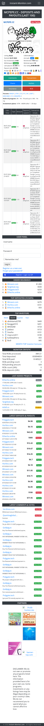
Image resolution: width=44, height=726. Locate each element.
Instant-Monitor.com (20, 3)
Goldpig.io (7, 527)
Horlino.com (12, 305)
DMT (31, 94)
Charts (12, 83)
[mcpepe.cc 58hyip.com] (23, 73)
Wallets (31, 83)
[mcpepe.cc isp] (8, 73)
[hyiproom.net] (15, 648)
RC (27, 94)
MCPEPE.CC (8, 22)
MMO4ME (6, 96)
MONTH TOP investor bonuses (29, 344)
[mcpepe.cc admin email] (5, 73)
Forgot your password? (12, 271)
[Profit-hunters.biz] (29, 609)
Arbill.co (5, 407)
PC (24, 94)
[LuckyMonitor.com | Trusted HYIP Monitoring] (15, 619)
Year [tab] (27, 318)
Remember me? (12, 259)
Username (7, 242)
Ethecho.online (13, 292)
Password (7, 251)
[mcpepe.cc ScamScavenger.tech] (13, 73)
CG (21, 94)
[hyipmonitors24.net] (18, 73)
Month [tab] (12, 318)
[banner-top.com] (29, 653)
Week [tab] (6, 318)
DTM (17, 94)
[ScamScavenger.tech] (15, 640)
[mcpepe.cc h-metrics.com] (11, 73)
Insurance (12, 89)
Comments (13, 78)
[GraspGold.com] (29, 634)
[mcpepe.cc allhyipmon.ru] (21, 73)
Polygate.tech (13, 289)
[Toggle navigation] (39, 3)
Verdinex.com (9, 509)
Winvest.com (12, 284)
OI (12, 96)
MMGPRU (17, 96)
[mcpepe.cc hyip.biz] (29, 73)
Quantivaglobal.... (10, 515)
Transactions (31, 78)
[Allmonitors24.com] (16, 73)
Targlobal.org (13, 287)
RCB (31, 89)
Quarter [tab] (20, 318)
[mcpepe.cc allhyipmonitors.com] (26, 73)
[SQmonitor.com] (29, 619)
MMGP (11, 94)
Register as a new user (12, 268)
